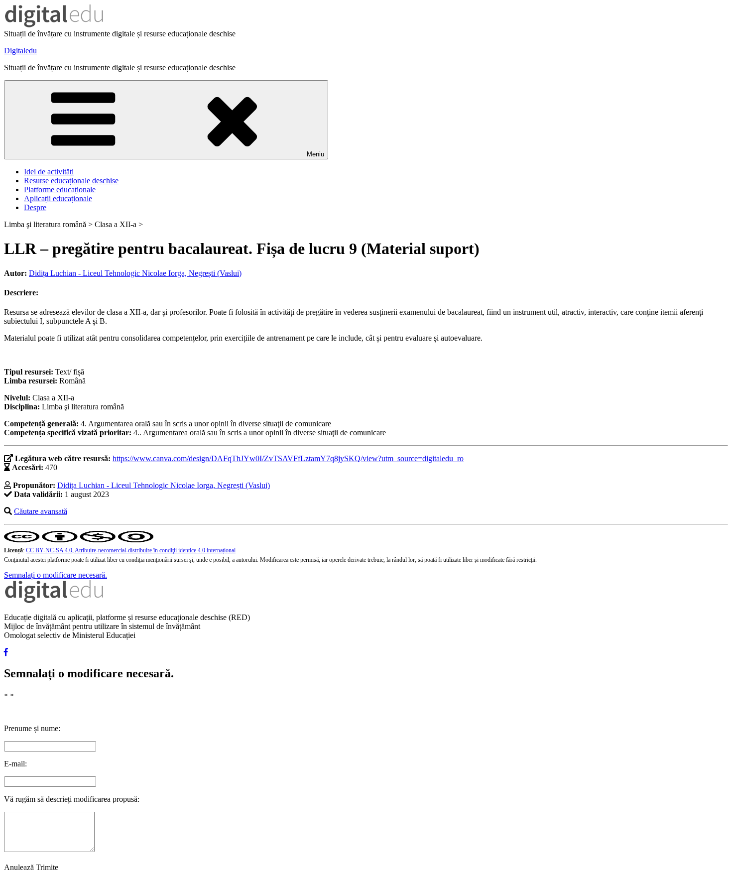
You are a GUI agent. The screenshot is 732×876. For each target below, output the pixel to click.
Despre (35, 207)
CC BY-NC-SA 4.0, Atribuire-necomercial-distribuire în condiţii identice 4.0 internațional (131, 550)
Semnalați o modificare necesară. (55, 575)
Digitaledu (20, 50)
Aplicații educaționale (58, 198)
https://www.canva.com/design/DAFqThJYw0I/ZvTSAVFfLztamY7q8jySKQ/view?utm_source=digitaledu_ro (288, 458)
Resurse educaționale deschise (71, 180)
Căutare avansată (40, 511)
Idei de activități (49, 171)
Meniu (315, 154)
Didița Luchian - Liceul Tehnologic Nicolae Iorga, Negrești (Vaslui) (135, 273)
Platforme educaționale (60, 189)
